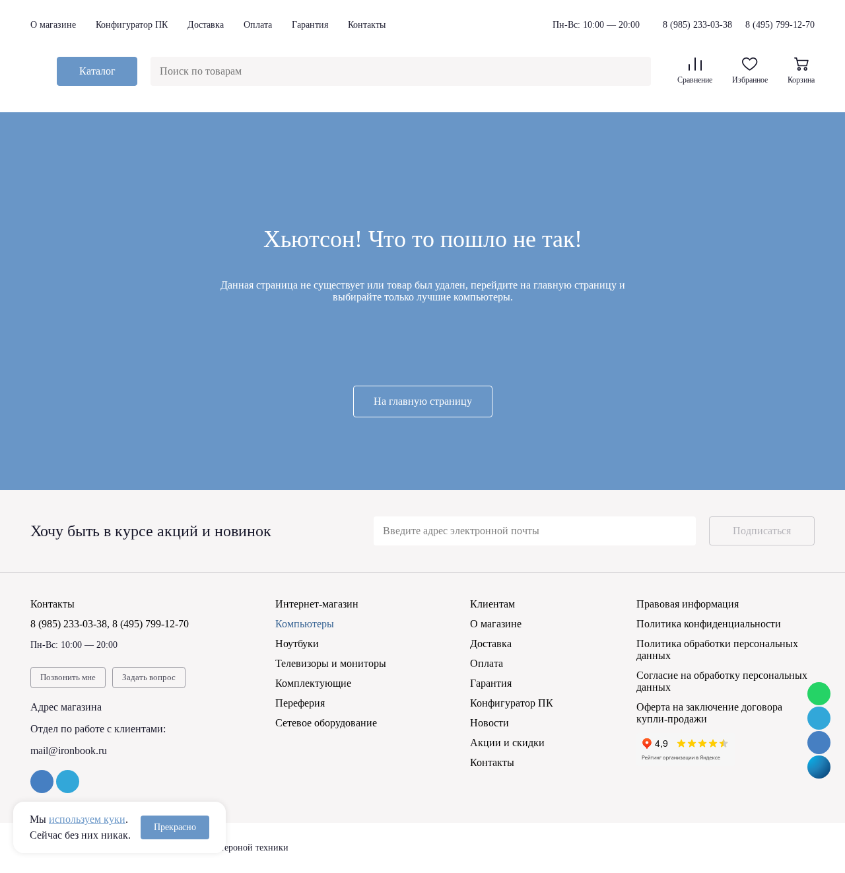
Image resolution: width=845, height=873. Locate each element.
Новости (489, 722)
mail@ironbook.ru (68, 750)
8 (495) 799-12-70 (780, 25)
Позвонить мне (68, 677)
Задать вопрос (149, 677)
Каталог (97, 71)
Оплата (258, 25)
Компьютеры (304, 623)
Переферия (300, 703)
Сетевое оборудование (326, 722)
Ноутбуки (297, 643)
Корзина (801, 80)
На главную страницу (423, 401)
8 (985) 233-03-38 (697, 25)
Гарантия (310, 25)
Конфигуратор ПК (132, 25)
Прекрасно (175, 827)
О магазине (53, 25)
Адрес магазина (66, 707)
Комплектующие (313, 683)
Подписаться (762, 530)
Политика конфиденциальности (708, 623)
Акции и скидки (507, 742)
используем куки (87, 819)
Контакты (367, 25)
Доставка (205, 25)
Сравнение (694, 80)
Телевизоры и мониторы (330, 663)
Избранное (750, 80)
